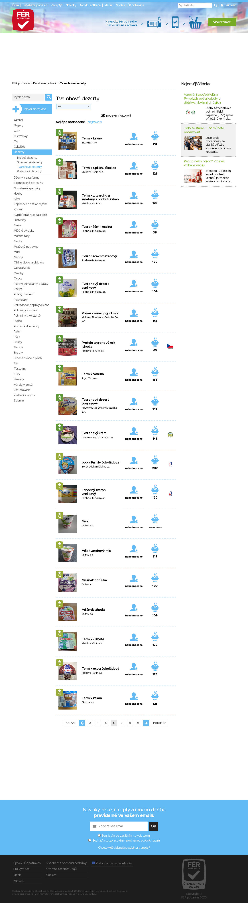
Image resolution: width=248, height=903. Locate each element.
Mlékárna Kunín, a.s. (92, 203)
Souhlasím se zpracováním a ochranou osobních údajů (126, 840)
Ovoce (18, 278)
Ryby (17, 331)
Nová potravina (35, 109)
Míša (85, 521)
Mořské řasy (21, 236)
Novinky (71, 5)
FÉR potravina (21, 83)
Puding (18, 320)
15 (59, 311)
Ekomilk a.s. (88, 702)
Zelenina (19, 400)
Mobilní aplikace (90, 5)
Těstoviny (20, 368)
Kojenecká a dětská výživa (30, 204)
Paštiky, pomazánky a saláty (31, 283)
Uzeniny (19, 379)
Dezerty (19, 152)
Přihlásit (230, 5)
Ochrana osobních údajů (61, 869)
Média (108, 5)
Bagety (18, 125)
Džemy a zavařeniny (26, 177)
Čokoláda (19, 146)
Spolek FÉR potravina (130, 5)
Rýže (17, 336)
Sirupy (18, 342)
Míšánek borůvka (94, 580)
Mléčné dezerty (27, 157)
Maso (17, 225)
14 (59, 458)
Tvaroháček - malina (97, 227)
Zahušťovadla (22, 390)
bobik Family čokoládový (100, 462)
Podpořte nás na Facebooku (113, 863)
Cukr (17, 130)
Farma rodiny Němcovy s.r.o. (97, 437)
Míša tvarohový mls (96, 551)
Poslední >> (159, 723)
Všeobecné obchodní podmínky (66, 863)
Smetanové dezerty (29, 162)
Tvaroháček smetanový (99, 256)
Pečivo (18, 289)
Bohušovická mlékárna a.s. (96, 467)
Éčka (15, 5)
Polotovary (20, 299)
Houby (18, 193)
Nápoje (18, 257)
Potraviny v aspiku (25, 310)
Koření (18, 209)
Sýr (16, 363)
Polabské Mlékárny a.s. (94, 231)
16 (59, 134)
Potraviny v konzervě (27, 315)
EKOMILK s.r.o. (89, 142)
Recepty (56, 5)
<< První (70, 723)
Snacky (18, 352)
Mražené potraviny (26, 246)
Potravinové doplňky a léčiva (31, 305)
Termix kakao (92, 138)
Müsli (17, 252)
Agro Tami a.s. (89, 378)
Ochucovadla (22, 267)
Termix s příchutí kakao (99, 168)
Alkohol (18, 120)
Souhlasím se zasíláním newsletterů (125, 835)
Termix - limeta (93, 639)
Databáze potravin (35, 5)
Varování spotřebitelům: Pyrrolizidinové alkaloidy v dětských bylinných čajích (202, 98)
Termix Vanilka (93, 374)
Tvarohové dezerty (29, 166)
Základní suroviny (24, 395)
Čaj (16, 141)
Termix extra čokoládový (100, 668)
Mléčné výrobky (24, 230)
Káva (17, 198)
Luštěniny (20, 220)
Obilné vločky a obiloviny (29, 262)
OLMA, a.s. (87, 584)
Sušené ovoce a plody (28, 358)
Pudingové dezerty (29, 171)
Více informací (222, 22)
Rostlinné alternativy (26, 326)
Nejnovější (94, 122)
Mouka (18, 241)
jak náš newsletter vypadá (132, 847)
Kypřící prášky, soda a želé (30, 214)
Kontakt (18, 880)
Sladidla (18, 347)
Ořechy (18, 273)
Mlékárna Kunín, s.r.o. (93, 172)
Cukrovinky (20, 136)
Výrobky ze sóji (23, 384)
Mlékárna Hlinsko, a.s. (93, 351)
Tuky (17, 374)
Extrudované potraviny (28, 182)
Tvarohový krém (94, 433)
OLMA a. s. (87, 525)
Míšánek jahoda (93, 610)
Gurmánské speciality (27, 188)
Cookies (51, 875)
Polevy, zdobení (23, 294)
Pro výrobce (21, 869)
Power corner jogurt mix (100, 313)
